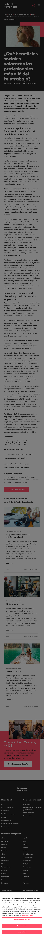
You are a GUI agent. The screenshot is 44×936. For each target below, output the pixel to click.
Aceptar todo (22, 932)
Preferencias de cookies (22, 919)
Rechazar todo (22, 926)
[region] (22, 914)
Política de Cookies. (27, 915)
